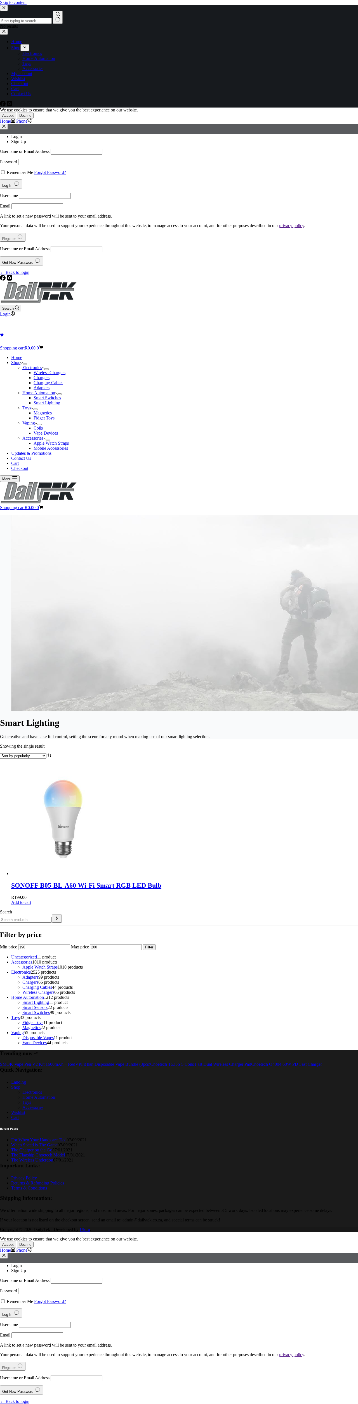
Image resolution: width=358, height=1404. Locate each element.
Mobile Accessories (51, 448)
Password (8, 161)
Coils (38, 428)
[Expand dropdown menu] (25, 364)
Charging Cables (48, 382)
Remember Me (20, 172)
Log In (7, 185)
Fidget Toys (44, 418)
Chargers (42, 377)
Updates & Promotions (31, 453)
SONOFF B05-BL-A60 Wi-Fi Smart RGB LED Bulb (86, 885)
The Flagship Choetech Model (38, 1155)
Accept (8, 115)
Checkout (19, 468)
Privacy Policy (24, 1178)
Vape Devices (46, 433)
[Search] (57, 919)
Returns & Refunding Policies (37, 1183)
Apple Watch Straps (51, 443)
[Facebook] (3, 279)
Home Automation (38, 392)
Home (16, 357)
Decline (25, 115)
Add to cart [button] (21, 902)
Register (9, 239)
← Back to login (14, 272)
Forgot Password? (50, 172)
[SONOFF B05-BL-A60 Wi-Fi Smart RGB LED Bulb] (64, 873)
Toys (26, 407)
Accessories (32, 438)
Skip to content (13, 2)
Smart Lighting (47, 402)
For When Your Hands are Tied (39, 1139)
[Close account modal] (4, 127)
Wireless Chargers (49, 372)
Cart (15, 463)
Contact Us (21, 458)
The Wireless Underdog (32, 1160)
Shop (15, 362)
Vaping (28, 423)
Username (9, 195)
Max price (80, 946)
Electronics (32, 367)
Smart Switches (47, 397)
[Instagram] (9, 279)
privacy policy (291, 225)
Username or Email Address (25, 151)
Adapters (42, 387)
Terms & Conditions (29, 1188)
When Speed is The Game (34, 1144)
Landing (18, 1082)
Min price (8, 946)
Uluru (85, 1229)
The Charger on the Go (31, 1150)
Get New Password (18, 262)
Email (5, 206)
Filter (149, 947)
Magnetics (43, 413)
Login (16, 136)
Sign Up (18, 141)
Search (6, 911)
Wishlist (18, 1112)
